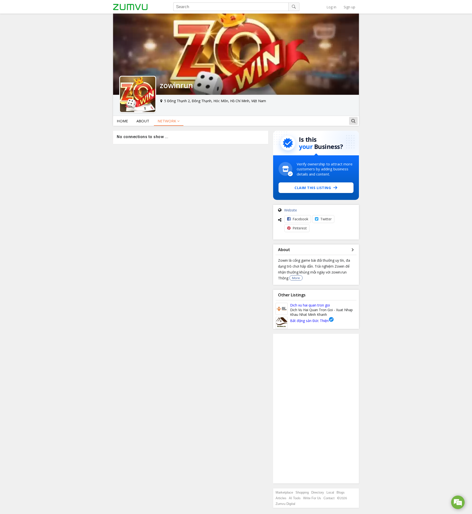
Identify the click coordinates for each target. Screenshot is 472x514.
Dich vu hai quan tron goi (310, 305)
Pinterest (300, 228)
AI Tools (295, 498)
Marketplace (284, 492)
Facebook (300, 219)
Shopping (302, 492)
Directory (317, 492)
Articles (281, 498)
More (296, 278)
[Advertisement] (316, 408)
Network (167, 120)
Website (290, 210)
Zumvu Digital (285, 503)
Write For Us (312, 498)
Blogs (341, 492)
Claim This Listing (313, 187)
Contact (329, 498)
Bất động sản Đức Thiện (309, 320)
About (142, 120)
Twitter (326, 219)
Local (330, 492)
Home (122, 120)
